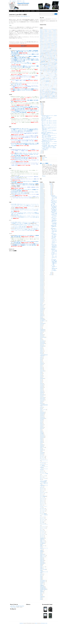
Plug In (48, 67)
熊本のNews (49, 91)
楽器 (40, 90)
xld (51, 71)
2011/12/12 (41, 39)
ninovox (50, 64)
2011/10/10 (54, 30)
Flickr (41, 339)
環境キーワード (44, 90)
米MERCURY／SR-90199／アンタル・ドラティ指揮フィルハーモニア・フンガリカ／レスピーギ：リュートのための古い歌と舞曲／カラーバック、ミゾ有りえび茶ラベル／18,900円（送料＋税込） (25, 107)
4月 (41, 113)
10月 (42, 107)
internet (41, 58)
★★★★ (41, 29)
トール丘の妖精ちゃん (44, 149)
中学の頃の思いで (53, 95)
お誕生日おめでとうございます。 (45, 79)
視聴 (48, 94)
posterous (21, 16)
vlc (47, 70)
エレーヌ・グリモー (51, 77)
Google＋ (54, 55)
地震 (50, 95)
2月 (41, 150)
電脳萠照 (53, 96)
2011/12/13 (45, 39)
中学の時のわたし (43, 581)
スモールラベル (43, 498)
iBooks (41, 57)
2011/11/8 (42, 236)
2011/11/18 (42, 218)
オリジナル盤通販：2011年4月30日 (44, 78)
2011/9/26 (52, 43)
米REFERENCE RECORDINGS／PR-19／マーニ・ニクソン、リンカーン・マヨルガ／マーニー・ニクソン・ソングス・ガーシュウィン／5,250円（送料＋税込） (25, 210)
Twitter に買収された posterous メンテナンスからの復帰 (54, 212)
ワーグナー (49, 88)
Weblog (53, 70)
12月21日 (49, 29)
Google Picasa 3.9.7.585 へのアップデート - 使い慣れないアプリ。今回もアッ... (54, 197)
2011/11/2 (42, 221)
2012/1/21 (56, 44)
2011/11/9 (42, 38)
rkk (46, 68)
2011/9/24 (45, 43)
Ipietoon (36, 623)
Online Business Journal (44, 623)
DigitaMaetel (42, 329)
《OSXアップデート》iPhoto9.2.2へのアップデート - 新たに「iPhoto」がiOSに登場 (54, 235)
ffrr (41, 338)
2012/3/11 (42, 47)
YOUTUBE (42, 452)
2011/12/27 (54, 40)
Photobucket (54, 65)
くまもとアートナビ (50, 80)
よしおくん (46, 88)
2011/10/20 (54, 31)
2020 (41, 303)
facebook (42, 53)
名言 (41, 595)
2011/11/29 (42, 227)
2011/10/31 (42, 203)
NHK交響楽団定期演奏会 (44, 64)
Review (44, 68)
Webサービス (28, 16)
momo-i (44, 62)
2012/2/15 (45, 46)
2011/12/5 (56, 41)
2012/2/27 (49, 46)
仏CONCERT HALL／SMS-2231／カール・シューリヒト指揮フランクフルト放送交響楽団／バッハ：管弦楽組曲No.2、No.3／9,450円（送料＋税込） (25, 244)
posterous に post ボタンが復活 (18, 14)
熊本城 (47, 93)
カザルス (52, 79)
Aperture (42, 310)
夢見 (41, 594)
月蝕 (49, 93)
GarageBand (41, 55)
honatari (45, 56)
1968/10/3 (52, 29)
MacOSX (43, 61)
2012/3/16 (45, 47)
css (41, 327)
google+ (51, 55)
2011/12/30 (48, 41)
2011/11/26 (42, 226)
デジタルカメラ (43, 508)
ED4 (41, 333)
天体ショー (50, 96)
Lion (41, 60)
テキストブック (43, 503)
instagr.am (55, 57)
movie (51, 62)
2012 (41, 104)
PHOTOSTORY (53, 66)
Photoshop (48, 66)
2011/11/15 (42, 216)
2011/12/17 (50, 39)
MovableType (47, 62)
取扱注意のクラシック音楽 (53, 94)
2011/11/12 (42, 212)
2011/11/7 (42, 235)
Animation (42, 309)
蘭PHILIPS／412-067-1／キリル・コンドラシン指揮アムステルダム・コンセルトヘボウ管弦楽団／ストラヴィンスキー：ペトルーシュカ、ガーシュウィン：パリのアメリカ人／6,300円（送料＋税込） (25, 111)
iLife (48, 57)
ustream (45, 70)
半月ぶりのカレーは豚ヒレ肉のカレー (46, 117)
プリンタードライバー (44, 524)
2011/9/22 (54, 42)
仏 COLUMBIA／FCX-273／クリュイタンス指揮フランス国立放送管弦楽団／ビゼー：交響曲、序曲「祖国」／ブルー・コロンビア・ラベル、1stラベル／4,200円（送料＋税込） (24, 51)
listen (44, 60)
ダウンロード (43, 501)
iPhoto (48, 58)
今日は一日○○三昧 (44, 94)
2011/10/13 (45, 31)
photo (46, 65)
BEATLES (42, 315)
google (48, 55)
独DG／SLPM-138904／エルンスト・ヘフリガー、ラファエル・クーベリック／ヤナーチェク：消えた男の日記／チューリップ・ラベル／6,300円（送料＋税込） (25, 217)
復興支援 (42, 591)
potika (55, 67)
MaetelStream (23, 3)
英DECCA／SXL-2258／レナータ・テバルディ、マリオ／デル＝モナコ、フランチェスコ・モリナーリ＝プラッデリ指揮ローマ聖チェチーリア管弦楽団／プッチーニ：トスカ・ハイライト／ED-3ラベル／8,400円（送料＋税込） (25, 229)
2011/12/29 (41, 41)
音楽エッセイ (44, 89)
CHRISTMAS (43, 323)
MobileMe (41, 62)
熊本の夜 (42, 561)
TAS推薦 (55, 68)
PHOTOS (45, 66)
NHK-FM (56, 63)
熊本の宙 (46, 92)
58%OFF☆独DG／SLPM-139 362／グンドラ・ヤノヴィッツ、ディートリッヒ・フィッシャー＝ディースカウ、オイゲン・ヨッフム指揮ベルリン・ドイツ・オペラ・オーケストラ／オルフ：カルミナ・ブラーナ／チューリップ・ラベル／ (25, 205)
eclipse (42, 332)
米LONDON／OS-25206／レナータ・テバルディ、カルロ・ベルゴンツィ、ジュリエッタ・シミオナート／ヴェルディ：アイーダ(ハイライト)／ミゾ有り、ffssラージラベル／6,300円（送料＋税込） (25, 225)
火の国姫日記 (54, 89)
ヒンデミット (43, 520)
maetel (49, 61)
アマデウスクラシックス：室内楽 (52, 74)
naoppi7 (50, 63)
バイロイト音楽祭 (43, 513)
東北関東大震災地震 (50, 97)
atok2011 (42, 314)
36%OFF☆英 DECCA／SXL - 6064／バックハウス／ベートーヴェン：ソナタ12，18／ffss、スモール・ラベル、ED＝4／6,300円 (25, 192)
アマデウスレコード (44, 160)
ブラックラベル (43, 523)
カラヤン (46, 80)
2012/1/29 (49, 45)
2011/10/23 (42, 201)
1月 (51, 273)
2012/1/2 (52, 44)
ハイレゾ (42, 512)
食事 (46, 95)
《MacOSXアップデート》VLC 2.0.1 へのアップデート (54, 215)
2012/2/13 (42, 46)
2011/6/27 (50, 42)
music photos (45, 63)
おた (55, 77)
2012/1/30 (52, 45)
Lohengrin (52, 60)
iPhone (45, 58)
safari (49, 68)
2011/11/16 (42, 217)
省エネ (44, 95)
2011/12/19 (54, 39)
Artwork (42, 313)
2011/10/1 (50, 30)
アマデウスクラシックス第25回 (44, 75)
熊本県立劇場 (44, 93)
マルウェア (42, 530)
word (41, 448)
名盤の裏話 (42, 596)
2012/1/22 (42, 45)
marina (52, 61)
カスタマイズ (55, 79)
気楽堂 (41, 91)
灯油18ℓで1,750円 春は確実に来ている (47, 132)
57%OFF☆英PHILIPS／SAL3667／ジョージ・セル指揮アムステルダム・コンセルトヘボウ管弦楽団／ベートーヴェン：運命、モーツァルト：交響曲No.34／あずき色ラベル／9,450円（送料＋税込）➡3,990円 (25, 60)
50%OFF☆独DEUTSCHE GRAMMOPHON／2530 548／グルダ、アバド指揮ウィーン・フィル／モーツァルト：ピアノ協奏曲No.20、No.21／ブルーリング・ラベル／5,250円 (24, 144)
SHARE (52, 68)
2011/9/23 (41, 43)
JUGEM (49, 59)
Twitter (24, 16)
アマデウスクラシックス (51, 73)
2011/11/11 (42, 211)
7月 (51, 190)
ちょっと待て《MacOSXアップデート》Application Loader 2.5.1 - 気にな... (54, 267)
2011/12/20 (45, 40)
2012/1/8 (56, 45)
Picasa (42, 67)
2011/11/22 (42, 222)
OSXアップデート (43, 409)
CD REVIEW (42, 319)
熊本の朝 (50, 92)
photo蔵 (42, 419)
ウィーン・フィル (43, 475)
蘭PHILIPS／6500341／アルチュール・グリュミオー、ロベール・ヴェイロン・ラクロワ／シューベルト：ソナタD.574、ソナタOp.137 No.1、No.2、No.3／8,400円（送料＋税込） (25, 154)
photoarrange (50, 65)
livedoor (49, 60)
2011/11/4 (42, 231)
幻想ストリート (53, 93)
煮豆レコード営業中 (44, 163)
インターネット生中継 (52, 76)
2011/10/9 (42, 207)
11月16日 (45, 29)
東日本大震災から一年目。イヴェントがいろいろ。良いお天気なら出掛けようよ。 (54, 230)
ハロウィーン (43, 518)
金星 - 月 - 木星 (43, 119)
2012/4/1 (45, 48)
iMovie (51, 57)
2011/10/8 (42, 206)
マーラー (42, 87)
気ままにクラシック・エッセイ (52, 90)
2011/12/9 (46, 42)
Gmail (42, 347)
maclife (56, 60)
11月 (42, 106)
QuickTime (41, 68)
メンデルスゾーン (43, 534)
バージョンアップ (43, 509)
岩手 (47, 90)
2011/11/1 (42, 208)
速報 (48, 95)
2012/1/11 (49, 44)
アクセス (44, 72)
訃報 (41, 599)
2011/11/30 (42, 230)
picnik (45, 67)
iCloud (44, 57)
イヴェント (42, 76)
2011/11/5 (42, 232)
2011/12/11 (42, 241)
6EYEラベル (42, 304)
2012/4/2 (52, 48)
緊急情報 (44, 91)
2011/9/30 (42, 44)
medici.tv (55, 61)
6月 (41, 111)
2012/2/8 (56, 46)
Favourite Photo (43, 337)
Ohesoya (43, 158)
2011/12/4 (52, 41)
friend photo (42, 342)
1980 (55, 29)
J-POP (44, 59)
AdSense (42, 305)
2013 (41, 103)
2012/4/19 (48, 48)
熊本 (46, 91)
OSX (52, 64)
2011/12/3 (45, 41)
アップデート (43, 457)
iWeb (41, 59)
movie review (54, 62)
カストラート (42, 80)
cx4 (41, 328)
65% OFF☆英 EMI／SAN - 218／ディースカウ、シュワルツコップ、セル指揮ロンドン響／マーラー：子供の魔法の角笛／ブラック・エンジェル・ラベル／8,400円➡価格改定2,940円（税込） (25, 213)
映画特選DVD (53, 88)
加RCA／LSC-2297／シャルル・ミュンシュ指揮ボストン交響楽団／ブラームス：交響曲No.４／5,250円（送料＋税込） (25, 57)
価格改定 (22, 45)
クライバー (55, 80)
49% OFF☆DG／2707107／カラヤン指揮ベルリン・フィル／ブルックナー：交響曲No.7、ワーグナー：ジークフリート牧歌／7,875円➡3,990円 (25, 66)
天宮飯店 (46, 96)
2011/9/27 (56, 43)
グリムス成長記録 (46, 81)
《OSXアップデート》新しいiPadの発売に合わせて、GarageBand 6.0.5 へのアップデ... (54, 246)
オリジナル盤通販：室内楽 (54, 78)
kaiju (52, 59)
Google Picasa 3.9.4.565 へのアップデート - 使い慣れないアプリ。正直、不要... (54, 251)
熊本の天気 (53, 92)
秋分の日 (41, 95)
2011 (51, 274)
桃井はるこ (55, 97)
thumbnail (41, 69)
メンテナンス (43, 533)
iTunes (52, 58)
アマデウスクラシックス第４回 (53, 75)
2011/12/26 (50, 40)
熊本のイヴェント (54, 91)
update (42, 70)
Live (46, 60)
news (52, 63)
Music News (41, 63)
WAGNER (50, 70)
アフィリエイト (45, 73)
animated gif (42, 308)
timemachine (45, 69)
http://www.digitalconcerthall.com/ (52, 56)
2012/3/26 (49, 47)
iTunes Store (55, 58)
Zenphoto (41, 72)
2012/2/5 (53, 46)
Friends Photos (43, 343)
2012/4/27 (55, 48)
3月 (41, 114)
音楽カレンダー (49, 89)
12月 (42, 105)
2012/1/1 (45, 44)
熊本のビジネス (43, 92)
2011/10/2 (50, 31)
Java (46, 59)
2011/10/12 (41, 31)
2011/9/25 (48, 43)
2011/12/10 (42, 240)
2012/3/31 (52, 47)
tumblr (53, 69)
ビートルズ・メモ (43, 519)
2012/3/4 (56, 47)
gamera (42, 344)
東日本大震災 (43, 586)
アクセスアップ (49, 72)
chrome (42, 324)
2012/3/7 (42, 48)
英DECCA (42, 539)
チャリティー (43, 502)
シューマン (42, 497)
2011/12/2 (41, 40)
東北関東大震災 (45, 97)
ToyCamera (49, 69)
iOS (43, 58)
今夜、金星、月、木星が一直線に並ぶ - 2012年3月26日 (54, 206)
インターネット (47, 76)
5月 (41, 112)
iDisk (46, 57)
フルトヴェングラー (44, 526)
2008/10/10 (41, 30)
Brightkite (42, 318)
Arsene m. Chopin (44, 157)
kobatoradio (55, 59)
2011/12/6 (42, 42)
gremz (41, 56)
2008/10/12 (45, 30)
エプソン (46, 77)
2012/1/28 (45, 45)
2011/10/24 (42, 202)
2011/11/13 (42, 213)
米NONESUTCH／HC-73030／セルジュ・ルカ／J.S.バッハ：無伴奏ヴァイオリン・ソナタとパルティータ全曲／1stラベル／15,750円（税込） (25, 184)
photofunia (41, 66)
